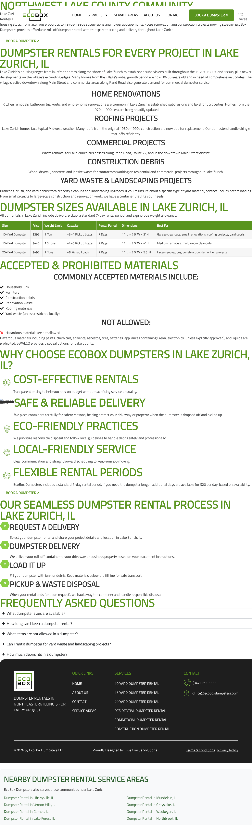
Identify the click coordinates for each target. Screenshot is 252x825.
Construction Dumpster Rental (142, 728)
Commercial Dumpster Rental (141, 719)
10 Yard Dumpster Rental (137, 683)
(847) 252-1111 (205, 682)
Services (95, 15)
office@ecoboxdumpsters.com (215, 693)
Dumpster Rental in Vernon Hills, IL (29, 804)
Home (77, 15)
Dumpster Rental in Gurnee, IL (26, 811)
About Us (152, 15)
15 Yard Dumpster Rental (137, 692)
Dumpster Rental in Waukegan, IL (151, 811)
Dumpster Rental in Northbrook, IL (152, 818)
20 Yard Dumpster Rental (137, 701)
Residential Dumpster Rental (140, 710)
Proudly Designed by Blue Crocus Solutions (125, 750)
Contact (173, 15)
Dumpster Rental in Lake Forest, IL (29, 818)
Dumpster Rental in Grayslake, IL (151, 804)
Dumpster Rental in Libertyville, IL (29, 797)
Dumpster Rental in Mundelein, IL (151, 797)
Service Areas (126, 15)
